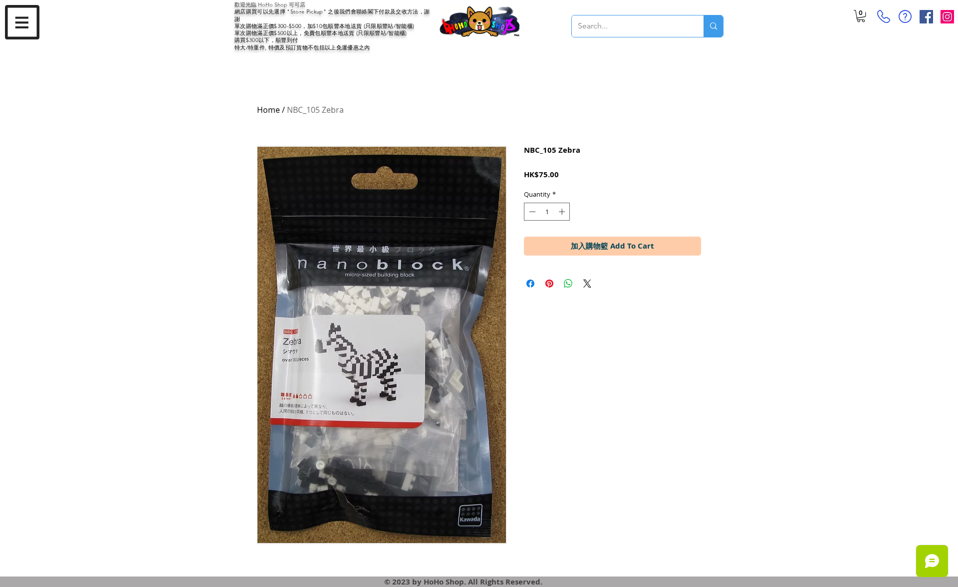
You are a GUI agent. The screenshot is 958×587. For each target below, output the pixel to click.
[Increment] (563, 211)
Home (268, 109)
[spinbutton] (547, 211)
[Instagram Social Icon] (947, 16)
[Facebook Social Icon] (926, 16)
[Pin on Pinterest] (549, 284)
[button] (22, 22)
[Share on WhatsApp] (568, 284)
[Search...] (713, 26)
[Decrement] (531, 211)
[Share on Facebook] (530, 284)
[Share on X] (587, 284)
